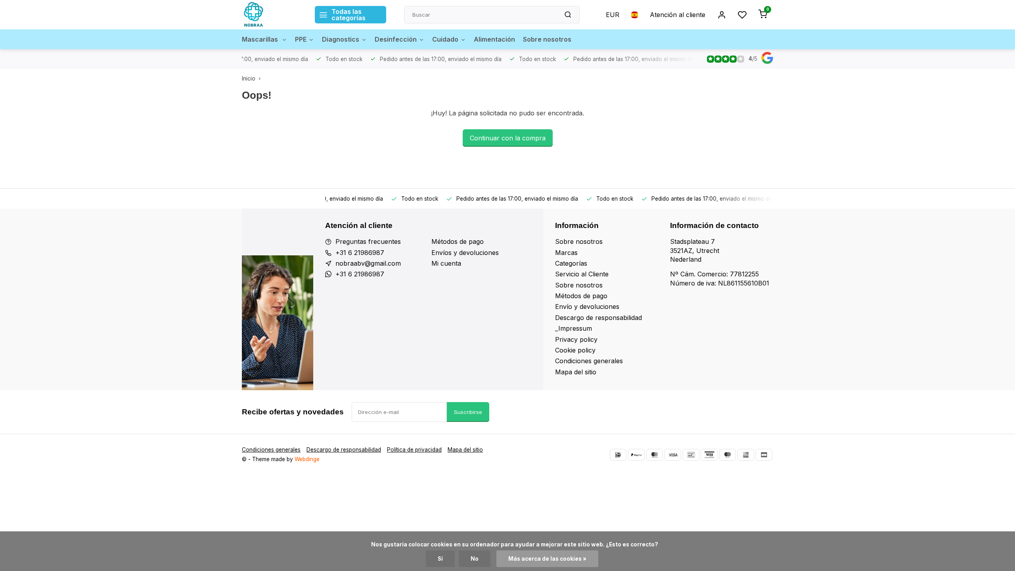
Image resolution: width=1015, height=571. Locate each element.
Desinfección (396, 39)
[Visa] (673, 455)
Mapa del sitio (575, 372)
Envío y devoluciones (587, 306)
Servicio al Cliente (582, 274)
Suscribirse (468, 412)
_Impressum (573, 328)
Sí (440, 559)
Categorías (571, 263)
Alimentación (494, 39)
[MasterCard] (654, 455)
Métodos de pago (457, 241)
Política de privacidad (414, 449)
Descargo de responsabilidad (598, 318)
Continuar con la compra (508, 138)
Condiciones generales (589, 361)
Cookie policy (575, 350)
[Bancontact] (691, 455)
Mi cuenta (446, 263)
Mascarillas (261, 39)
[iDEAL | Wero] (618, 455)
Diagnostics (340, 39)
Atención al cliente (677, 15)
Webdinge (307, 459)
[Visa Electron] (709, 455)
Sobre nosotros (547, 39)
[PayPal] (636, 455)
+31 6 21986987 (359, 253)
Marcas (566, 253)
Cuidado (445, 39)
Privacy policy (576, 339)
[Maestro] (727, 455)
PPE (300, 39)
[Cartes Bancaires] (764, 455)
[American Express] (745, 455)
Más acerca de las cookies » (547, 559)
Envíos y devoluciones (465, 253)
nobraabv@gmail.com (368, 263)
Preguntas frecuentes (368, 241)
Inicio (248, 78)
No (475, 559)
